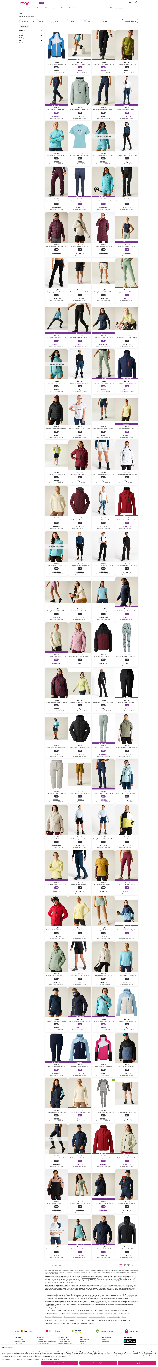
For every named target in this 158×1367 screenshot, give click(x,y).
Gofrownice (48, 1317)
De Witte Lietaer (84, 1310)
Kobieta (21, 35)
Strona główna (84, 1339)
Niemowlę (22, 30)
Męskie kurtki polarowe (88, 1320)
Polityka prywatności (43, 1344)
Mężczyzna (22, 38)
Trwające (104, 1339)
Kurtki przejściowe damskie (79, 1323)
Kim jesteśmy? (19, 1339)
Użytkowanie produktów (65, 1344)
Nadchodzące (105, 1341)
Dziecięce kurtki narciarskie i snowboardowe (57, 1323)
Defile (113, 1310)
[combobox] (121, 8)
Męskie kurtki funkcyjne (113, 1317)
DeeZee (107, 1310)
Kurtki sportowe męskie (51, 1320)
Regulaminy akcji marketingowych (46, 1341)
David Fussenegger (68, 1310)
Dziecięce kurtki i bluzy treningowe (70, 1320)
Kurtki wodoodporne (122, 1310)
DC (77, 1310)
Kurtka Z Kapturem (124, 1314)
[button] (136, 3)
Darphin (59, 1310)
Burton (124, 1317)
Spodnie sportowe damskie (122, 1320)
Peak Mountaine (57, 1317)
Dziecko (21, 33)
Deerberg (100, 1310)
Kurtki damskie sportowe (87, 1314)
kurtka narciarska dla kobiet (89, 1278)
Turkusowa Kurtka (69, 1317)
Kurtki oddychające (82, 1317)
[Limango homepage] (25, 3)
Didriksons (92, 1323)
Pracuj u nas (18, 1344)
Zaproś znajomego (20, 1341)
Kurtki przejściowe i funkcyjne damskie (106, 1314)
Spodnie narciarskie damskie (105, 1320)
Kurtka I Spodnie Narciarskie (97, 1317)
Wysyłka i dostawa (63, 1339)
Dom (20, 40)
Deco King (93, 1310)
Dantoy (47, 1310)
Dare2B (53, 1310)
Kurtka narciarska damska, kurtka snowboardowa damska (61, 1314)
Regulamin (40, 1339)
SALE (21, 43)
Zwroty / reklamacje (64, 1341)
